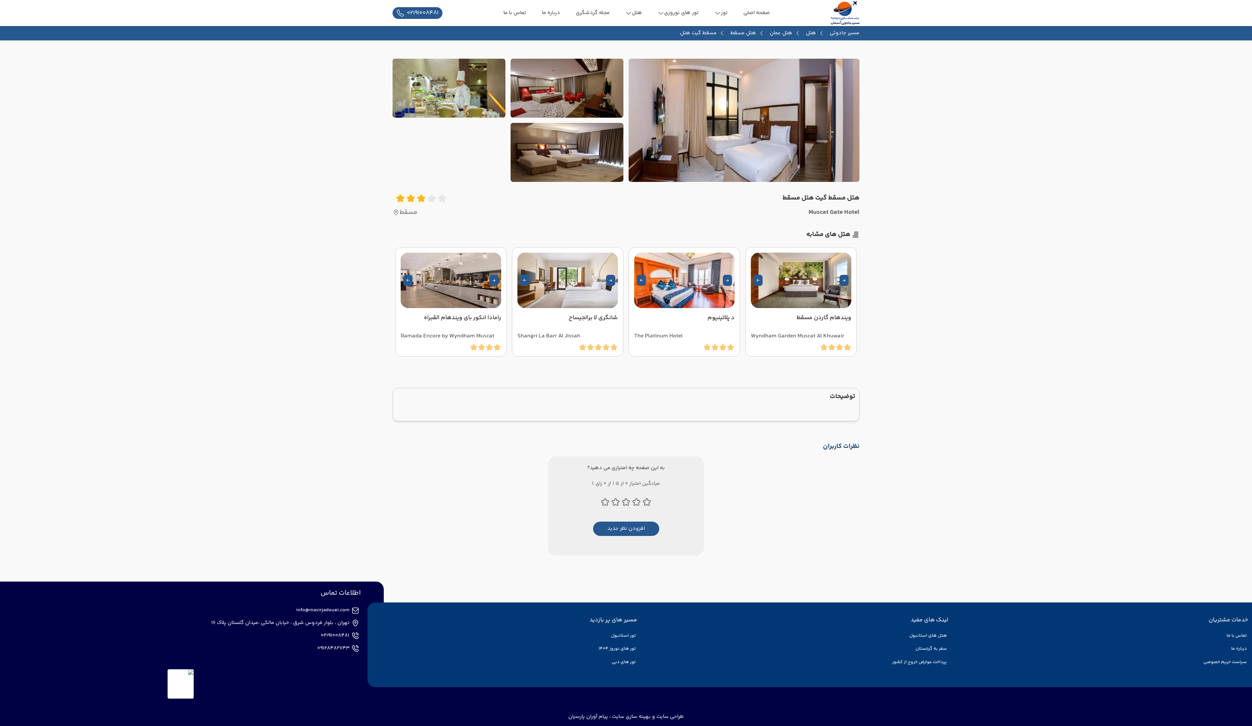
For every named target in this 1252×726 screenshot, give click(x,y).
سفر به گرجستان (931, 648)
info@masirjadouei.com (323, 610)
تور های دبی (624, 662)
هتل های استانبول (928, 635)
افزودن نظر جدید (626, 529)
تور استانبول (623, 635)
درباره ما (1239, 648)
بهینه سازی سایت (631, 717)
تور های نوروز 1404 (617, 648)
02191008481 (335, 636)
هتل (811, 33)
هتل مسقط (743, 33)
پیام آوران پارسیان (588, 717)
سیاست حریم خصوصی (1225, 662)
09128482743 (333, 648)
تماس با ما (1237, 635)
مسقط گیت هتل (698, 33)
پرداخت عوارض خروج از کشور (919, 662)
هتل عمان (781, 33)
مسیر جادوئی (844, 33)
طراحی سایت (669, 717)
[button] (844, 280)
